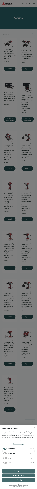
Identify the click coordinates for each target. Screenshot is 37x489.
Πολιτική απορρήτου (23, 485)
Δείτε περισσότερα (18, 444)
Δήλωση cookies (13, 485)
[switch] (5, 453)
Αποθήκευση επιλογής (18, 475)
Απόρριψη (18, 480)
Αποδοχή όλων (18, 471)
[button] (18, 449)
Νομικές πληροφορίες (18, 486)
